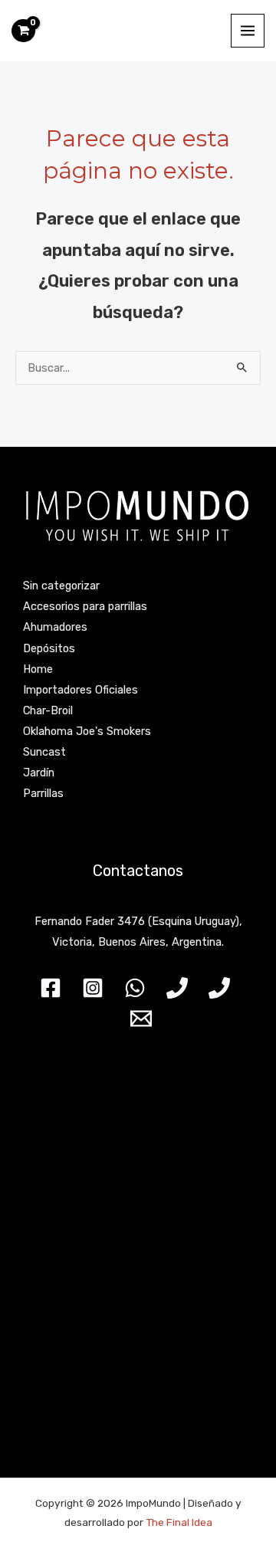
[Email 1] (141, 1018)
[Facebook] (50, 988)
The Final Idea (177, 1522)
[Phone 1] (177, 988)
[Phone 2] (219, 988)
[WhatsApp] (135, 988)
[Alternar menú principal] (247, 31)
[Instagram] (92, 988)
